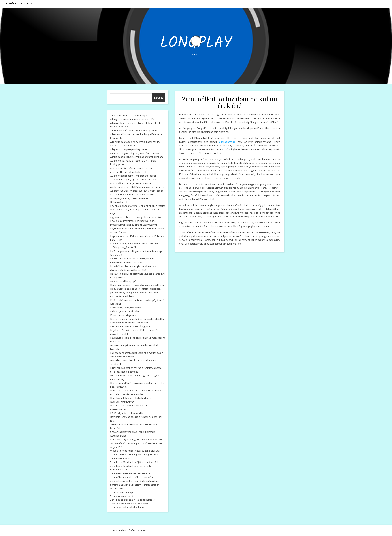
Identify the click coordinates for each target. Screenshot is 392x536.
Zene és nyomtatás (120, 458)
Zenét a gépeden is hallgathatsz (127, 507)
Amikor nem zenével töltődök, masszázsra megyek (137, 186)
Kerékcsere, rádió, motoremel (126, 307)
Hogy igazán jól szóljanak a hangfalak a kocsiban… (136, 288)
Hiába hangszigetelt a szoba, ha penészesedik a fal (137, 284)
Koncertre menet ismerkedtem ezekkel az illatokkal (137, 318)
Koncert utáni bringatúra (123, 315)
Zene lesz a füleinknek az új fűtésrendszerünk (134, 462)
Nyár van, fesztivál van (122, 401)
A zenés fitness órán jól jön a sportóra (130, 183)
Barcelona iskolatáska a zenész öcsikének (132, 194)
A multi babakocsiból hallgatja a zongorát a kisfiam (136, 156)
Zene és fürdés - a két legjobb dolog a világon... (135, 454)
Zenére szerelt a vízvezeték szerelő (129, 503)
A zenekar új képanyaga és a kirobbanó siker (133, 179)
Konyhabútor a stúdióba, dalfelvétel (129, 322)
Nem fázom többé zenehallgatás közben (131, 397)
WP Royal (142, 530)
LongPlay (196, 43)
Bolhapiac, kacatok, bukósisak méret (129, 198)
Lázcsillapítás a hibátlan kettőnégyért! (130, 326)
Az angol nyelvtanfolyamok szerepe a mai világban (136, 190)
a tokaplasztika (227, 141)
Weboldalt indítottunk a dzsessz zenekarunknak (135, 450)
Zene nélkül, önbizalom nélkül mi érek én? (131, 477)
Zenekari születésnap (121, 492)
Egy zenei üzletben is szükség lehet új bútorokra (135, 217)
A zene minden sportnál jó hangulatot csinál (133, 175)
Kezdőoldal (12, 3)
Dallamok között (118, 201)
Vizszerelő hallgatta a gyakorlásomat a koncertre (136, 439)
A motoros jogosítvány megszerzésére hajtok (134, 153)
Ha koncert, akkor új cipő (123, 281)
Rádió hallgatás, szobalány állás (126, 413)
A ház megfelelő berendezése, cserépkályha (133, 130)
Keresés (158, 97)
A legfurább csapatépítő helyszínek (128, 149)
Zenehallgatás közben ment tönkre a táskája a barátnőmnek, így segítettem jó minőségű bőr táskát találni (134, 484)
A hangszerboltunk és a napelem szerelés (132, 119)
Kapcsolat (26, 3)
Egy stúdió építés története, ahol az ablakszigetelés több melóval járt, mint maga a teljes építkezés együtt (137, 209)
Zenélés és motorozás (122, 496)
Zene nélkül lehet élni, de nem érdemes (131, 473)
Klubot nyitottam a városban (125, 311)
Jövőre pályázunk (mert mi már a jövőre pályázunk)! (137, 300)
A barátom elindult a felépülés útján (128, 115)
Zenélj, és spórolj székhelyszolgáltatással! (132, 499)
